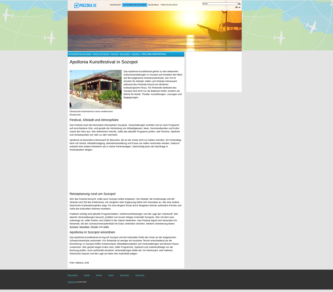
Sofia (106, 227)
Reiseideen (153, 5)
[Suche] (239, 4)
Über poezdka (73, 275)
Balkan (114, 54)
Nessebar (84, 227)
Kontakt (86, 275)
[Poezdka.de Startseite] (85, 5)
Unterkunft (115, 5)
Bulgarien (125, 54)
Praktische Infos (169, 5)
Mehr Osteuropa (101, 54)
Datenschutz (140, 275)
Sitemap (99, 275)
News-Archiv (124, 275)
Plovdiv (94, 227)
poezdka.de (72, 282)
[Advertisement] (126, 171)
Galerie (111, 275)
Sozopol (136, 54)
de (236, 7)
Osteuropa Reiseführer (134, 5)
